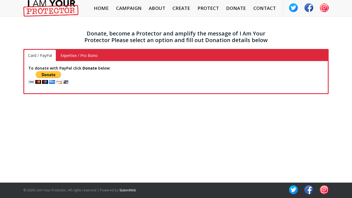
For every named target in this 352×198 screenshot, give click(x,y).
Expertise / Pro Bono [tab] (79, 55)
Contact (264, 8)
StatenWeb (127, 190)
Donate (236, 8)
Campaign (129, 8)
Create (181, 8)
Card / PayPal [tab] (40, 55)
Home (101, 8)
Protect (208, 8)
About (157, 8)
